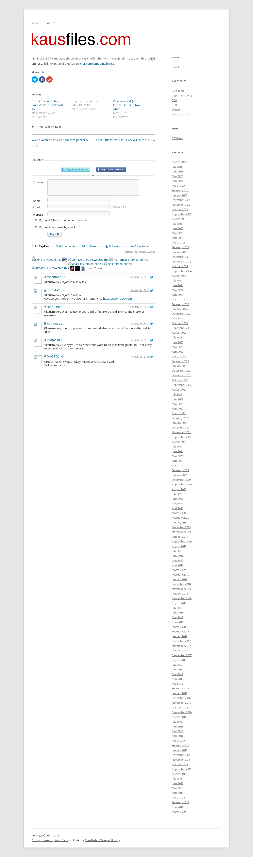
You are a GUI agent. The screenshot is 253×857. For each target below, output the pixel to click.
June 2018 (177, 612)
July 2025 (177, 223)
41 (152, 59)
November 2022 (181, 375)
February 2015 (180, 802)
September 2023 (182, 328)
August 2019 (179, 546)
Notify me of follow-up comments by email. (61, 220)
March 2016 (179, 740)
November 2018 (181, 589)
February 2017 (180, 688)
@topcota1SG (54, 290)
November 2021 (181, 432)
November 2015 (181, 759)
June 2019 (177, 555)
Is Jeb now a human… (86, 101)
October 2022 (180, 380)
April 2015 (177, 793)
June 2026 (177, 171)
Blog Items (178, 90)
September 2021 (182, 437)
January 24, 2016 (139, 277)
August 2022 (179, 389)
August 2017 (179, 660)
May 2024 (177, 290)
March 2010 (179, 812)
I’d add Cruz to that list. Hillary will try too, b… (124, 140)
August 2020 (179, 489)
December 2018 (181, 584)
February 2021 (180, 470)
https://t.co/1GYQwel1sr (118, 298)
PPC (174, 100)
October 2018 (180, 593)
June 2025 (177, 228)
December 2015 (181, 755)
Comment (39, 182)
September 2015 (182, 769)
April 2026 (177, 181)
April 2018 (177, 622)
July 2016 (177, 721)
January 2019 (179, 579)
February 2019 (180, 574)
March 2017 (179, 683)
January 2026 (179, 195)
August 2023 (179, 332)
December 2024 (181, 257)
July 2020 (177, 494)
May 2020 (177, 503)
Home (35, 23)
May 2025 (177, 233)
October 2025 (180, 209)
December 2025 (181, 200)
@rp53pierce (53, 307)
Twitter (176, 109)
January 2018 (179, 636)
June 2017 (177, 669)
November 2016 (181, 702)
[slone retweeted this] (47, 260)
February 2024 (180, 304)
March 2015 (179, 797)
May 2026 (177, 176)
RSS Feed (177, 138)
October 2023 (180, 323)
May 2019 (177, 560)
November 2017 (181, 645)
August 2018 (179, 603)
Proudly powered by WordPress (50, 840)
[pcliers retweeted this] (77, 269)
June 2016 (177, 726)
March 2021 (179, 465)
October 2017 (180, 650)
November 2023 (181, 318)
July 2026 (177, 166)
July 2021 (177, 446)
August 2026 (179, 162)
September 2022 (182, 385)
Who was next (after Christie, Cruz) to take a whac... (128, 105)
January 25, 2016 (139, 356)
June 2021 (177, 451)
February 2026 (180, 190)
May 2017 (177, 674)
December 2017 (181, 641)
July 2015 (177, 778)
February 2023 (180, 361)
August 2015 (179, 774)
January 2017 (179, 693)
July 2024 (177, 280)
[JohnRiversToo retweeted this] (88, 260)
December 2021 (181, 427)
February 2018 (180, 631)
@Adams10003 (54, 340)
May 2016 (177, 731)
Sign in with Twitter (75, 169)
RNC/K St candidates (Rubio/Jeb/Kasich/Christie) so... (48, 105)
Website (38, 214)
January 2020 (179, 522)
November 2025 (181, 204)
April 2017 (177, 679)
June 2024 (177, 285)
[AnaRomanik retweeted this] (128, 260)
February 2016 (180, 745)
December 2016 (181, 698)
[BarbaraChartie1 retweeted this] (72, 269)
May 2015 (177, 788)
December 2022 (181, 370)
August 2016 (179, 717)
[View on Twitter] (151, 277)
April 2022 (177, 408)
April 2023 (177, 351)
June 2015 (177, 783)
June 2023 (177, 342)
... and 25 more (95, 268)
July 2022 (177, 394)
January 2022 (179, 423)
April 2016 (177, 736)
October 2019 (180, 536)
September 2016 (182, 712)
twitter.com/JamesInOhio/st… (96, 63)
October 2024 (180, 266)
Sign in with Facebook (111, 169)
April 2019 (177, 565)
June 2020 (177, 498)
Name (37, 200)
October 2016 (180, 707)
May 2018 (177, 617)
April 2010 (177, 807)
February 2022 (180, 418)
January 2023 (179, 366)
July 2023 (177, 337)
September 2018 (182, 598)
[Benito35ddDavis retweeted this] (64, 260)
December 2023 (181, 313)
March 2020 (179, 513)
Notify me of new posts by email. (55, 227)
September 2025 (182, 214)
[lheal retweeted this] (117, 264)
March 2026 (179, 185)
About (50, 23)
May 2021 (177, 456)
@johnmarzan (54, 323)
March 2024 (179, 299)
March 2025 (179, 242)
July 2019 (177, 551)
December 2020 (181, 479)
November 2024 (181, 261)
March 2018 (179, 627)
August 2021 (179, 442)
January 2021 (179, 475)
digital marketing (182, 95)
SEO (174, 105)
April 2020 (177, 508)
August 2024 (179, 275)
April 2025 (177, 238)
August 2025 (179, 219)
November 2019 (181, 532)
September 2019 (182, 541)
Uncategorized (181, 114)
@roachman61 (54, 277)
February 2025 (180, 247)
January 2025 (179, 252)
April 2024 (177, 294)
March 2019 (179, 570)
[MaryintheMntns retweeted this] (83, 269)
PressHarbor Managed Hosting (102, 840)
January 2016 (179, 750)
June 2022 (177, 399)
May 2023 (177, 347)
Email (36, 207)
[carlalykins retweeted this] (85, 264)
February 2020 (180, 517)
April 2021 (177, 460)
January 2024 (179, 309)
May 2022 (177, 404)
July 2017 (177, 664)
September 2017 (182, 655)
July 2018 (177, 608)
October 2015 (180, 764)
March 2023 (179, 356)
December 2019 (181, 527)
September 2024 (182, 271)
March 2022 (179, 413)
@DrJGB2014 (53, 356)
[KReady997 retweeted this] (50, 268)
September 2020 (182, 484)
